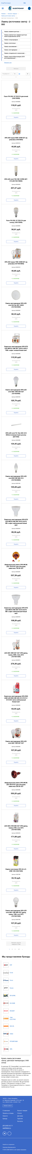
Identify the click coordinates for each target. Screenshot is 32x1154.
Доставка (20, 1116)
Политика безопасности (9, 1147)
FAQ (25, 3)
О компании (6, 1110)
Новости (5, 1116)
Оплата (19, 1113)
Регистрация (7, 3)
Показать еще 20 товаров (16, 943)
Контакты (20, 1121)
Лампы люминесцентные (12, 31)
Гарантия (20, 1118)
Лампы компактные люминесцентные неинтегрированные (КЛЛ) (15, 35)
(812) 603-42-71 (8, 1125)
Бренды (5, 1118)
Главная (3, 13)
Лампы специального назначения (15, 53)
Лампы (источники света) (8, 15)
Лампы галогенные (10, 43)
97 (19, 949)
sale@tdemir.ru (7, 1128)
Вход (2, 3)
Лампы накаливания (11, 46)
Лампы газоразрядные (12, 39)
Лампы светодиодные (12, 50)
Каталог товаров (12, 13)
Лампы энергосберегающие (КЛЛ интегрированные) (14, 57)
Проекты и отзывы (8, 1113)
